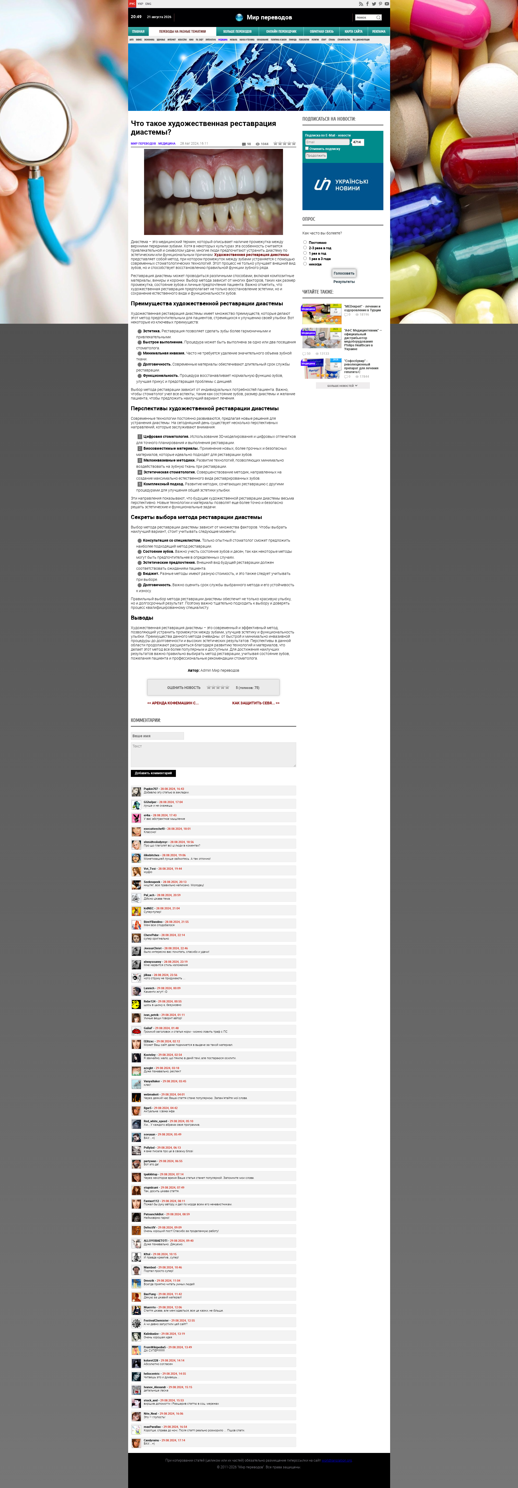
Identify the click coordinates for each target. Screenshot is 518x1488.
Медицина (222, 40)
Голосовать (344, 273)
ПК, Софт (199, 40)
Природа (293, 40)
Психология (304, 40)
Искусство (182, 40)
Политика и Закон (279, 40)
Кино (191, 40)
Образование (262, 40)
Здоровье (161, 40)
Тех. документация (361, 40)
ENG (148, 4)
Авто (132, 40)
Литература (211, 40)
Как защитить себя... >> (256, 703)
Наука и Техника (247, 40)
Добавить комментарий (153, 773)
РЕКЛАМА (379, 31)
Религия (315, 40)
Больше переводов (237, 31)
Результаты (344, 281)
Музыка (233, 40)
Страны (332, 40)
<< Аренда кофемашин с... (173, 702)
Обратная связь (321, 31)
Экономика (149, 40)
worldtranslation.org (337, 1460)
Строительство (344, 40)
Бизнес (139, 40)
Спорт (323, 40)
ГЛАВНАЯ (138, 31)
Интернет (172, 40)
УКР (140, 4)
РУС (132, 4)
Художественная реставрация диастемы (251, 254)
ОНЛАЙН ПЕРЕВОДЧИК (281, 31)
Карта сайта (354, 31)
